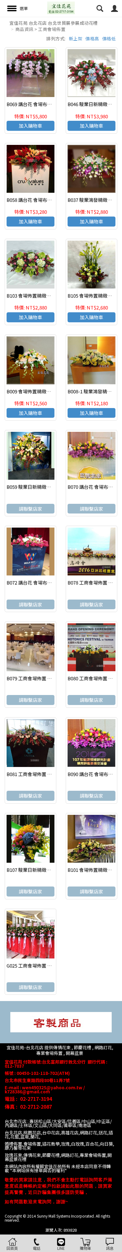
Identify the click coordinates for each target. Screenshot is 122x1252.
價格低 (109, 38)
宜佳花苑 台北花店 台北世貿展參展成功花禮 (53, 23)
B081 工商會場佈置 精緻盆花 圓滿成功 (46, 774)
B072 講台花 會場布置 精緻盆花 (39, 582)
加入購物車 (30, 125)
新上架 (76, 38)
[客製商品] (61, 1022)
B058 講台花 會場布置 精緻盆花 (39, 200)
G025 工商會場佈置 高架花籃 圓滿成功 (46, 965)
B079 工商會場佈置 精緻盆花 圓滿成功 (46, 678)
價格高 (92, 38)
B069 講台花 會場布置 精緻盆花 (39, 104)
